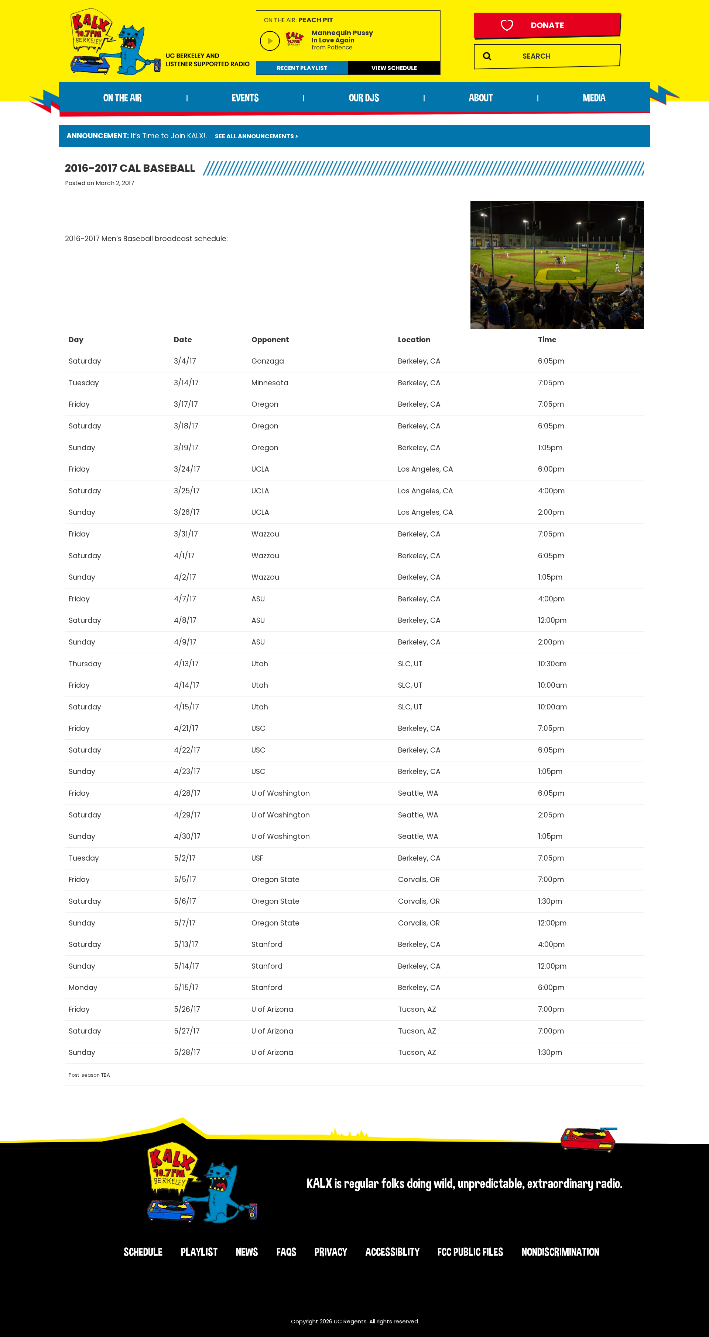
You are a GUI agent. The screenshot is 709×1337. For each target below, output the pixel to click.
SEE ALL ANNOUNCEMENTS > (256, 136)
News (247, 1251)
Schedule (143, 1251)
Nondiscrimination (560, 1251)
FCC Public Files (470, 1251)
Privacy (331, 1251)
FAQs (287, 1251)
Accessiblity (392, 1251)
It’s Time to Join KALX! (168, 136)
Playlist (199, 1251)
